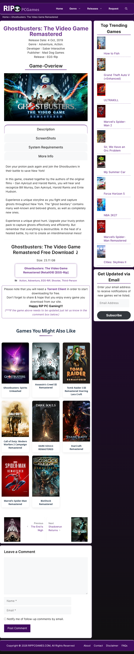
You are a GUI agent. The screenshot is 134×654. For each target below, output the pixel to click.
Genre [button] (73, 8)
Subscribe (114, 315)
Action (23, 280)
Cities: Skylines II (115, 262)
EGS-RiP (45, 280)
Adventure (34, 280)
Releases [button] (92, 8)
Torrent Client (56, 289)
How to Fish (111, 53)
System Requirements (46, 147)
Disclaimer (112, 645)
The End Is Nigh (37, 528)
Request (113, 8)
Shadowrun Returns (55, 528)
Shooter (56, 280)
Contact (98, 645)
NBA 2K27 (110, 215)
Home (59, 8)
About (87, 645)
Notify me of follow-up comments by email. (35, 619)
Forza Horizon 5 (114, 193)
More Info (45, 156)
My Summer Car (115, 172)
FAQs (124, 645)
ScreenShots (46, 138)
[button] (126, 8)
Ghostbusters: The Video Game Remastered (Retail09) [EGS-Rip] (46, 270)
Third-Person (69, 280)
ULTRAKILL (111, 100)
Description (46, 129)
